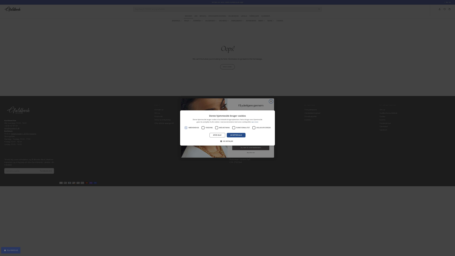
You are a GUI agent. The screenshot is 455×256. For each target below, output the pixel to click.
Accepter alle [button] (236, 135)
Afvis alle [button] (217, 135)
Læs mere (254, 122)
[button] (227, 141)
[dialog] (227, 128)
